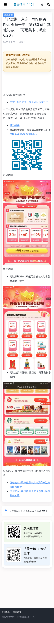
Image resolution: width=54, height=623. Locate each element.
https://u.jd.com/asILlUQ (23, 133)
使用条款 (6, 612)
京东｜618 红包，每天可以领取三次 (29, 102)
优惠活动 (29, 511)
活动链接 (15, 125)
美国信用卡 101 (24, 4)
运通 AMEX (42, 511)
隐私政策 (17, 612)
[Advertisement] (27, 82)
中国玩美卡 (17, 511)
